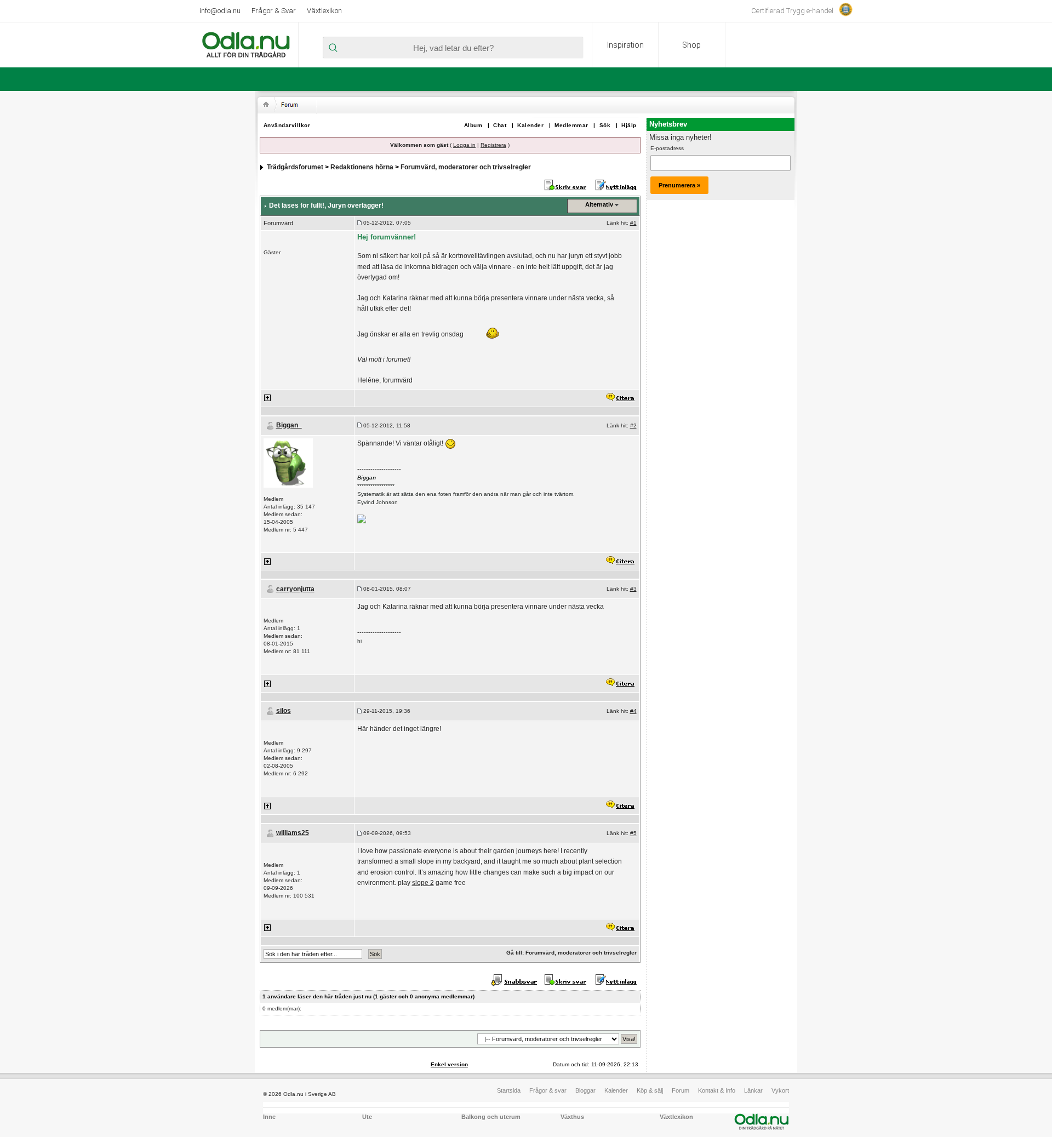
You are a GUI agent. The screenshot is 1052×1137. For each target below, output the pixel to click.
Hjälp (629, 125)
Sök (605, 125)
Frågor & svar (548, 1090)
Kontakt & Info (716, 1090)
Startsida (509, 1090)
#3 (633, 589)
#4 (633, 711)
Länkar (753, 1090)
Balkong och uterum (491, 1116)
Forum (680, 1090)
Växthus (572, 1116)
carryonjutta (295, 589)
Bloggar (585, 1090)
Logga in (464, 145)
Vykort (780, 1090)
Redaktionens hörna (361, 167)
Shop (691, 45)
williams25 (292, 833)
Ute (367, 1116)
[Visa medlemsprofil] (288, 462)
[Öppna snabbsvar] (515, 979)
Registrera (493, 145)
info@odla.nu (220, 11)
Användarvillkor (287, 125)
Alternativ (599, 204)
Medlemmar (571, 125)
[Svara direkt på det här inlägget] (620, 397)
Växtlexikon (324, 11)
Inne (269, 1116)
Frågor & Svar (273, 11)
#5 (633, 833)
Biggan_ (289, 425)
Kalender (530, 125)
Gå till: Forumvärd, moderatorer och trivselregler (571, 953)
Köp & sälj (650, 1090)
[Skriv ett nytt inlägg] (616, 184)
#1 (633, 223)
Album (473, 125)
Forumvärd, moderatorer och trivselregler (466, 167)
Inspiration (625, 45)
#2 (633, 425)
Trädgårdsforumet (295, 167)
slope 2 (423, 883)
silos (283, 711)
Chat (499, 125)
